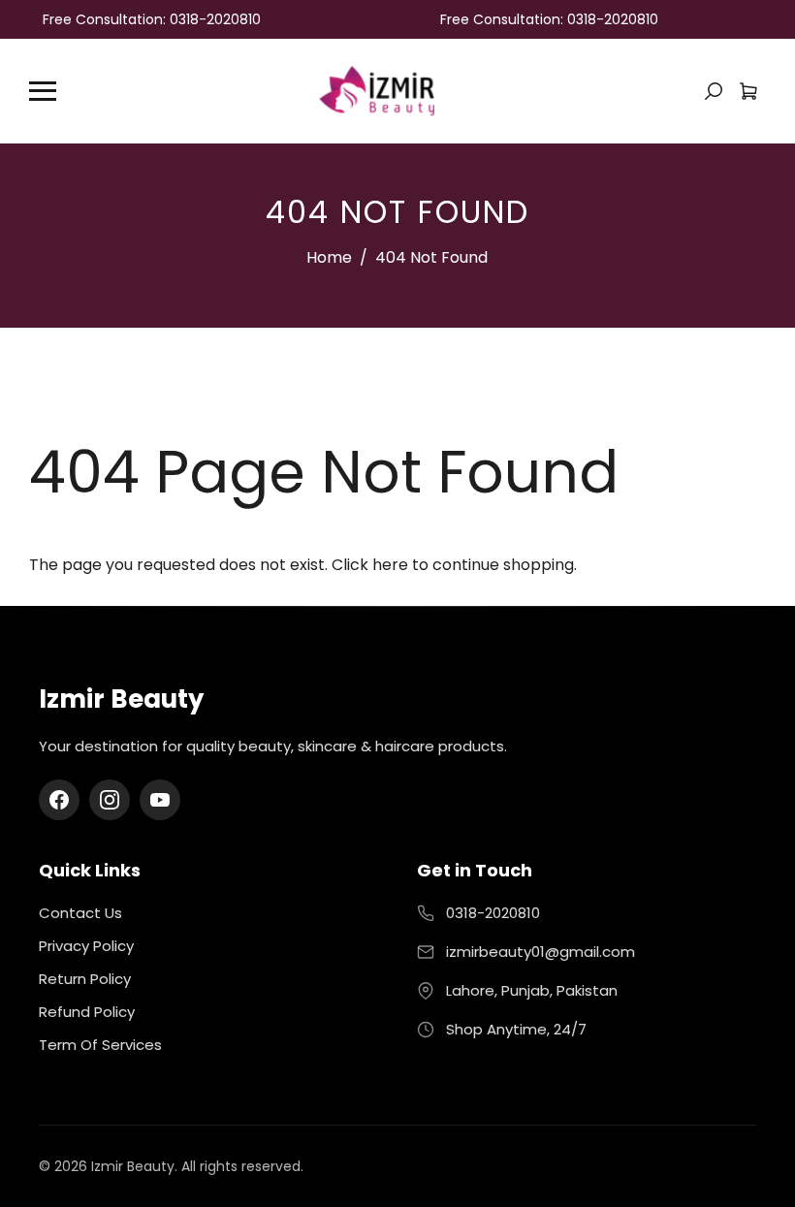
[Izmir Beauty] (376, 90)
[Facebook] (59, 799)
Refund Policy (87, 1011)
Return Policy (85, 979)
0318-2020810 (493, 913)
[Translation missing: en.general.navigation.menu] (42, 91)
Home (329, 257)
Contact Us (80, 913)
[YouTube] (160, 799)
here (390, 565)
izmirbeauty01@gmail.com (540, 951)
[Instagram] (109, 799)
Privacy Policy (86, 946)
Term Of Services (100, 1044)
